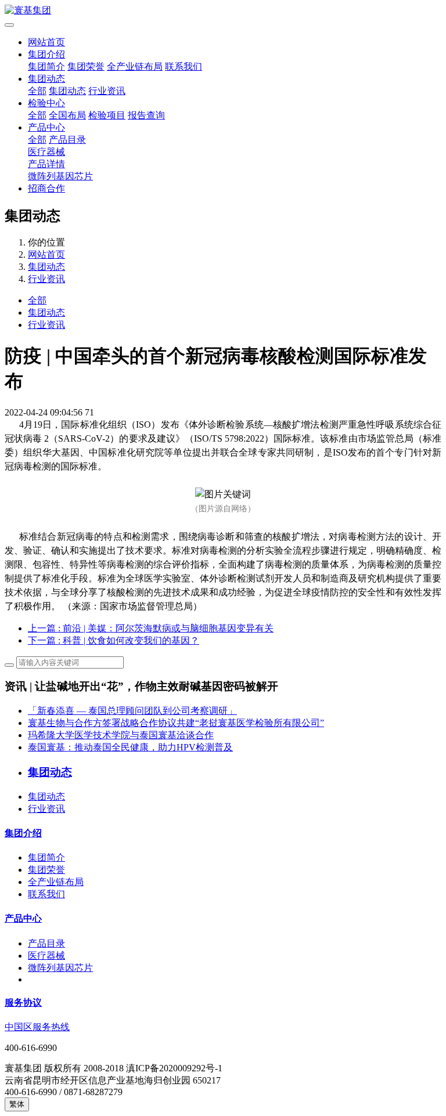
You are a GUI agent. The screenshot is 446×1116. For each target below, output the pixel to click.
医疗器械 (46, 152)
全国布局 (67, 115)
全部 (37, 91)
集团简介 (46, 66)
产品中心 (46, 127)
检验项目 (106, 115)
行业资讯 (106, 91)
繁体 (16, 1104)
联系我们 (183, 66)
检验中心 (46, 103)
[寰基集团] (223, 11)
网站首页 (46, 42)
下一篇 (113, 640)
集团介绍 (46, 54)
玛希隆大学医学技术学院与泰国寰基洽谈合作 (121, 735)
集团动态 (46, 79)
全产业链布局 (135, 66)
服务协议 (23, 1002)
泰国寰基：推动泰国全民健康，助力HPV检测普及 (130, 747)
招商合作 (46, 188)
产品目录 (67, 140)
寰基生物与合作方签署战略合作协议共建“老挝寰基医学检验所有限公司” (176, 723)
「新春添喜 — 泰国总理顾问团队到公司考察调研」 (132, 711)
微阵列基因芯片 (60, 176)
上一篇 (151, 628)
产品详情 (46, 164)
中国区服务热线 (37, 1027)
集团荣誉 (86, 66)
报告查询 (146, 115)
